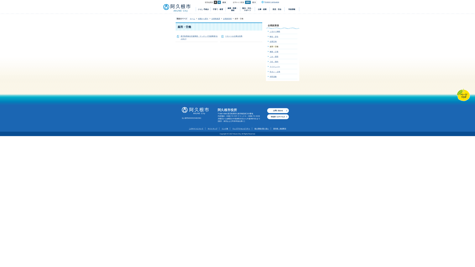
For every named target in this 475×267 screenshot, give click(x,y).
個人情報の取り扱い (261, 129)
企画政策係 (227, 19)
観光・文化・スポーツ (247, 9)
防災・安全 (277, 9)
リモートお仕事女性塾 (233, 36)
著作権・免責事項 (279, 129)
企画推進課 (215, 19)
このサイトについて (196, 129)
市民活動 (273, 77)
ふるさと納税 (275, 31)
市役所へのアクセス (278, 117)
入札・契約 (274, 62)
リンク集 (225, 129)
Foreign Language (271, 2)
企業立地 (273, 41)
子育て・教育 (218, 9)
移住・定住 (274, 36)
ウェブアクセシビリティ (241, 129)
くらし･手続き (203, 9)
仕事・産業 (262, 9)
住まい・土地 (275, 72)
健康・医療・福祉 (233, 9)
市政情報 (291, 9)
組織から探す (203, 19)
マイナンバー (275, 67)
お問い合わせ (278, 110)
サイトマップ (212, 129)
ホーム (192, 19)
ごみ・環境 (274, 57)
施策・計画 (274, 52)
